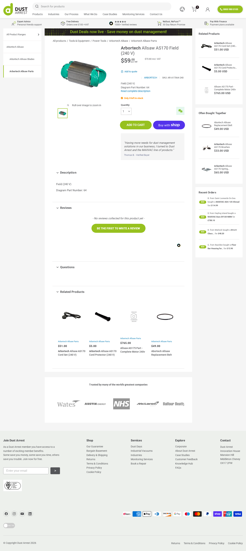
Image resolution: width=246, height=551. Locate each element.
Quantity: (125, 105)
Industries (53, 14)
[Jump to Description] (79, 172)
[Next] (175, 330)
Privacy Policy (94, 467)
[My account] (207, 9)
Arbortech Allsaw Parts (68, 341)
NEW (202, 202)
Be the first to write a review (118, 228)
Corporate (181, 446)
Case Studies (110, 14)
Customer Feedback (186, 459)
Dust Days (136, 446)
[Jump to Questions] (77, 267)
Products (37, 14)
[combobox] (101, 6)
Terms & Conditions (97, 463)
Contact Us (156, 14)
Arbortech (150, 77)
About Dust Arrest (185, 450)
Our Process (71, 14)
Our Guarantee (94, 446)
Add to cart (136, 125)
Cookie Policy (93, 472)
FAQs (178, 467)
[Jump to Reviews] (74, 208)
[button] (118, 228)
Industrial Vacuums (142, 450)
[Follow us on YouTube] (22, 513)
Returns (90, 459)
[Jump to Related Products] (87, 292)
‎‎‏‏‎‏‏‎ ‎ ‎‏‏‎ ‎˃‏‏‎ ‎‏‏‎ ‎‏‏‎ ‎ (55, 470)
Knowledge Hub (184, 463)
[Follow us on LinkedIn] (30, 513)
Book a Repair (138, 463)
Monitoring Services (133, 14)
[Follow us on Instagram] (14, 513)
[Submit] (36, 6)
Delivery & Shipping (97, 455)
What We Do (90, 14)
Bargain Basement (96, 450)
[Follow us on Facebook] (6, 513)
